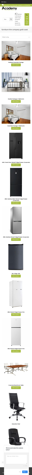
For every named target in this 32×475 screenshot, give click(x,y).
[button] (4, 2)
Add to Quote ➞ (16, 65)
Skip (20, 471)
